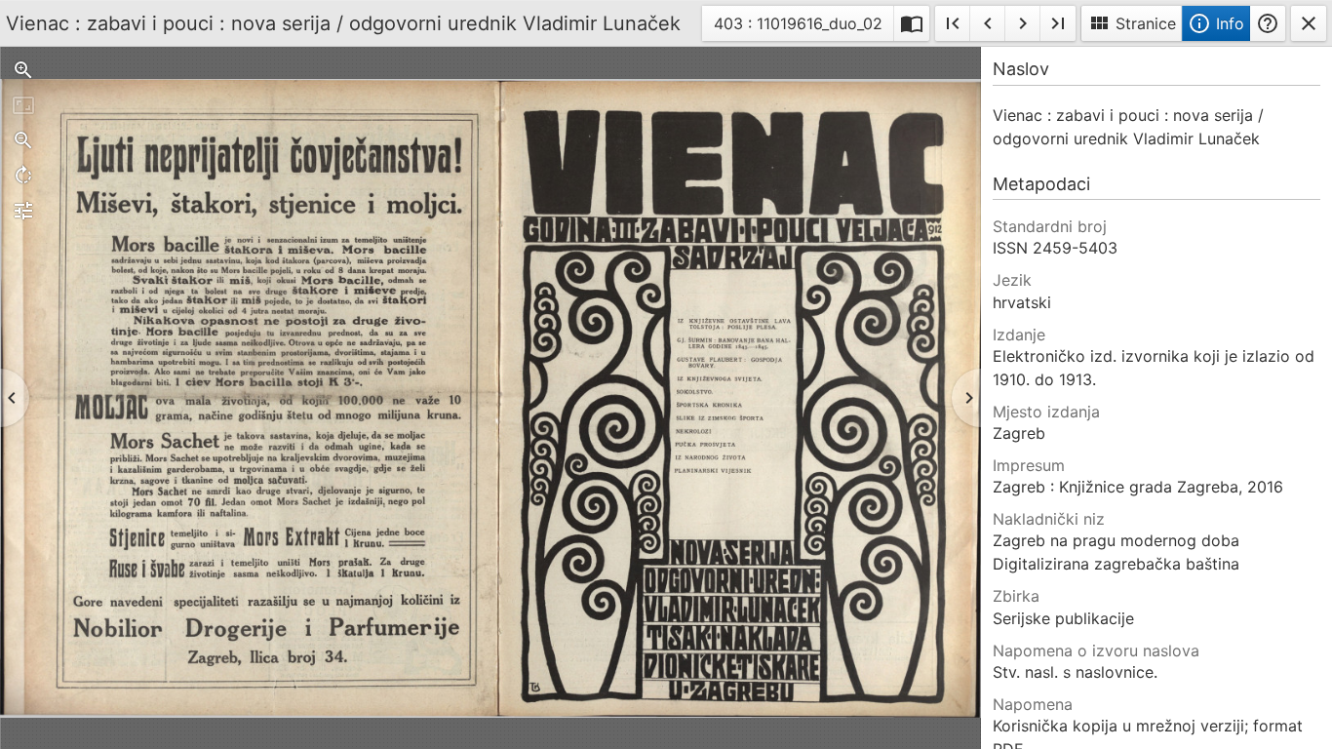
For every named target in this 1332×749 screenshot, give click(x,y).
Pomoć (1267, 23)
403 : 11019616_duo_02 (797, 27)
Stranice (1131, 23)
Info (1216, 23)
